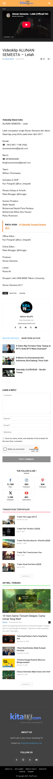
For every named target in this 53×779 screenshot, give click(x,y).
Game (5, 612)
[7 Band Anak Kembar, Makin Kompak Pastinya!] (8, 651)
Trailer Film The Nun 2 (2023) (28, 529)
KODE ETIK (42, 769)
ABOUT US (8, 769)
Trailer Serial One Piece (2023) (29, 564)
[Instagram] (21, 327)
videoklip (22, 293)
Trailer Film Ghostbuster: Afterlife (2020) (33, 541)
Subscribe (26, 492)
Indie (4, 9)
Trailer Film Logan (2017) (27, 517)
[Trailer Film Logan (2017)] (8, 520)
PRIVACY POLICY (31, 769)
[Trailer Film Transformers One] (8, 555)
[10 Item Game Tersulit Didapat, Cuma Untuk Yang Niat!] (26, 601)
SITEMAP (30, 772)
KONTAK (22, 772)
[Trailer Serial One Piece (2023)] (8, 567)
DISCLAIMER (19, 769)
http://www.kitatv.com (26, 320)
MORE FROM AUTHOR (31, 338)
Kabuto (4, 622)
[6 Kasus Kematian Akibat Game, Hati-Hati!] (8, 674)
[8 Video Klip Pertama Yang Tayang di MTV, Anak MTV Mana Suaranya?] (8, 348)
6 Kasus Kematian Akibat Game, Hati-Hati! (33, 672)
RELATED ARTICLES (10, 338)
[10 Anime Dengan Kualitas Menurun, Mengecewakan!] (8, 663)
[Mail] (27, 327)
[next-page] (7, 381)
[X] (32, 327)
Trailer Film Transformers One (29, 552)
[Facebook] (16, 327)
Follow (26, 479)
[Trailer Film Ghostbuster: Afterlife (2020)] (8, 543)
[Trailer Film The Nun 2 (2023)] (8, 531)
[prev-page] (4, 381)
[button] (4, 3)
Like (10, 479)
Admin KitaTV (9, 59)
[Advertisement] (26, 89)
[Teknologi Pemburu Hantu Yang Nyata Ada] (8, 639)
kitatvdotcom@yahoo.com (31, 743)
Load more (25, 576)
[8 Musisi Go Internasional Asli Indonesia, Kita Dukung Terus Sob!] (8, 360)
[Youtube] (37, 327)
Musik (5, 352)
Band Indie (13, 293)
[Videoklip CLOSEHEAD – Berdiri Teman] (8, 372)
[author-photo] (26, 313)
